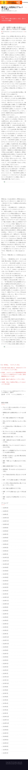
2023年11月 (6, 600)
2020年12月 (6, 716)
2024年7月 (5, 574)
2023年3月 (5, 627)
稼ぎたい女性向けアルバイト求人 (12, 8)
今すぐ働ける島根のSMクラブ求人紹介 (13, 417)
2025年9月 (5, 527)
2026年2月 (5, 511)
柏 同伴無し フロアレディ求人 (10, 365)
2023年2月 (5, 630)
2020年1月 (5, 753)
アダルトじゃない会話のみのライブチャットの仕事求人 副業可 (13, 391)
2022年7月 (5, 653)
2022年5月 (5, 660)
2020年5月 (5, 739)
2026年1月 (5, 514)
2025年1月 (5, 554)
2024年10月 (6, 564)
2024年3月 (5, 587)
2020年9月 (5, 726)
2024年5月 (5, 580)
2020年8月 (5, 730)
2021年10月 (6, 683)
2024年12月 (6, 557)
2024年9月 (5, 567)
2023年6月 (5, 617)
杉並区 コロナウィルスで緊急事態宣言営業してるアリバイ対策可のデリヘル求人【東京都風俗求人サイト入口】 (13, 374)
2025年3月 (5, 547)
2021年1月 (5, 713)
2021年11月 (5, 680)
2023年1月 (5, 633)
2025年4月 (5, 544)
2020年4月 (5, 743)
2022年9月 (5, 647)
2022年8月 (5, 650)
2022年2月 (5, 670)
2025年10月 (6, 524)
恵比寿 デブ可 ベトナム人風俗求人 (11, 394)
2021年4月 (5, 703)
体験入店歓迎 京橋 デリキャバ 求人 (12, 466)
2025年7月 (5, 534)
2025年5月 (5, 541)
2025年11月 (6, 521)
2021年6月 (5, 696)
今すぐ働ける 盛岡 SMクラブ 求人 (12, 488)
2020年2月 (5, 749)
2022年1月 (5, 673)
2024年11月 (6, 561)
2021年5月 (5, 700)
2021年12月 (6, 676)
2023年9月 (5, 607)
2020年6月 (5, 736)
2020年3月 (5, 746)
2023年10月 (6, 604)
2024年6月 (5, 577)
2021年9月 (5, 686)
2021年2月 (5, 710)
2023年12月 (6, 597)
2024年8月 (5, 570)
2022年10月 (6, 643)
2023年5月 (5, 620)
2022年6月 (5, 657)
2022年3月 (5, 667)
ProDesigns (19, 763)
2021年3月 (5, 706)
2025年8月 (5, 531)
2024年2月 (5, 590)
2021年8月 (5, 690)
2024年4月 (5, 584)
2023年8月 (5, 610)
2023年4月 (5, 623)
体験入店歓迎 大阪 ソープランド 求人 (13, 436)
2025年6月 (5, 537)
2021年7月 (5, 693)
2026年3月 (5, 507)
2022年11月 (6, 640)
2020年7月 (5, 733)
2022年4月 (5, 663)
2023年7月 (5, 614)
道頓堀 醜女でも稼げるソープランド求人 (13, 379)
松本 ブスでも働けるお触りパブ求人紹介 (14, 479)
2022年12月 (6, 637)
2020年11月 (6, 720)
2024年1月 (5, 594)
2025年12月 (6, 517)
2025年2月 (5, 551)
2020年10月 (6, 723)
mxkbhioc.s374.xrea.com (17, 31)
